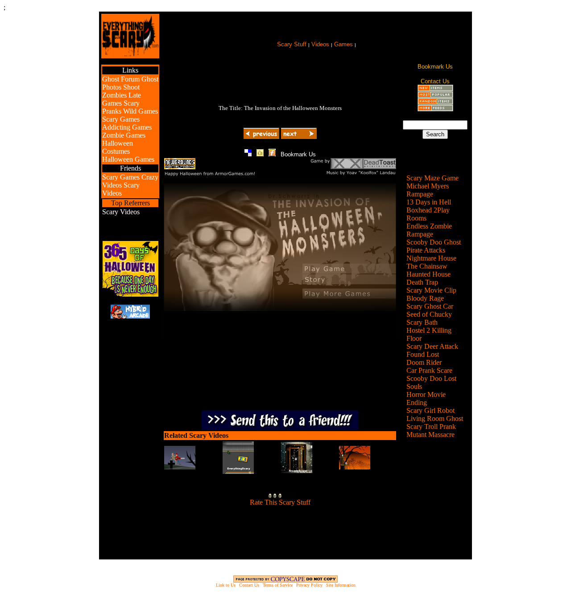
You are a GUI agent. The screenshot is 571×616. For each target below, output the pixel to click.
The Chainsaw (426, 266)
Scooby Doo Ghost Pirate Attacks (433, 246)
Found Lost (422, 354)
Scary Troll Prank (431, 426)
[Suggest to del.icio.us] (248, 154)
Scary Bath (422, 322)
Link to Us (226, 585)
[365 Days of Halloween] (130, 294)
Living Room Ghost (434, 418)
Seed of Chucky (429, 314)
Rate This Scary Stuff (280, 502)
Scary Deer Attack (432, 346)
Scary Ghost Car (429, 306)
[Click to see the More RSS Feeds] (435, 109)
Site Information (341, 585)
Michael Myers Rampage (427, 190)
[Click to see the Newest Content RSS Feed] (435, 89)
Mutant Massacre (430, 434)
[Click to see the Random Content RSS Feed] (435, 102)
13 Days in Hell (428, 202)
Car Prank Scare (429, 370)
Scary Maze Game (432, 178)
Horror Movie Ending (426, 398)
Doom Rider (424, 362)
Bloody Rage (425, 298)
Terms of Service (278, 585)
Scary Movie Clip (431, 290)
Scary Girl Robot (430, 410)
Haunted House (428, 274)
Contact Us (249, 585)
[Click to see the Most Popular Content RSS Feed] (435, 95)
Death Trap (422, 282)
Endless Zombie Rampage (429, 230)
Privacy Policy (309, 585)
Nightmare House (431, 258)
